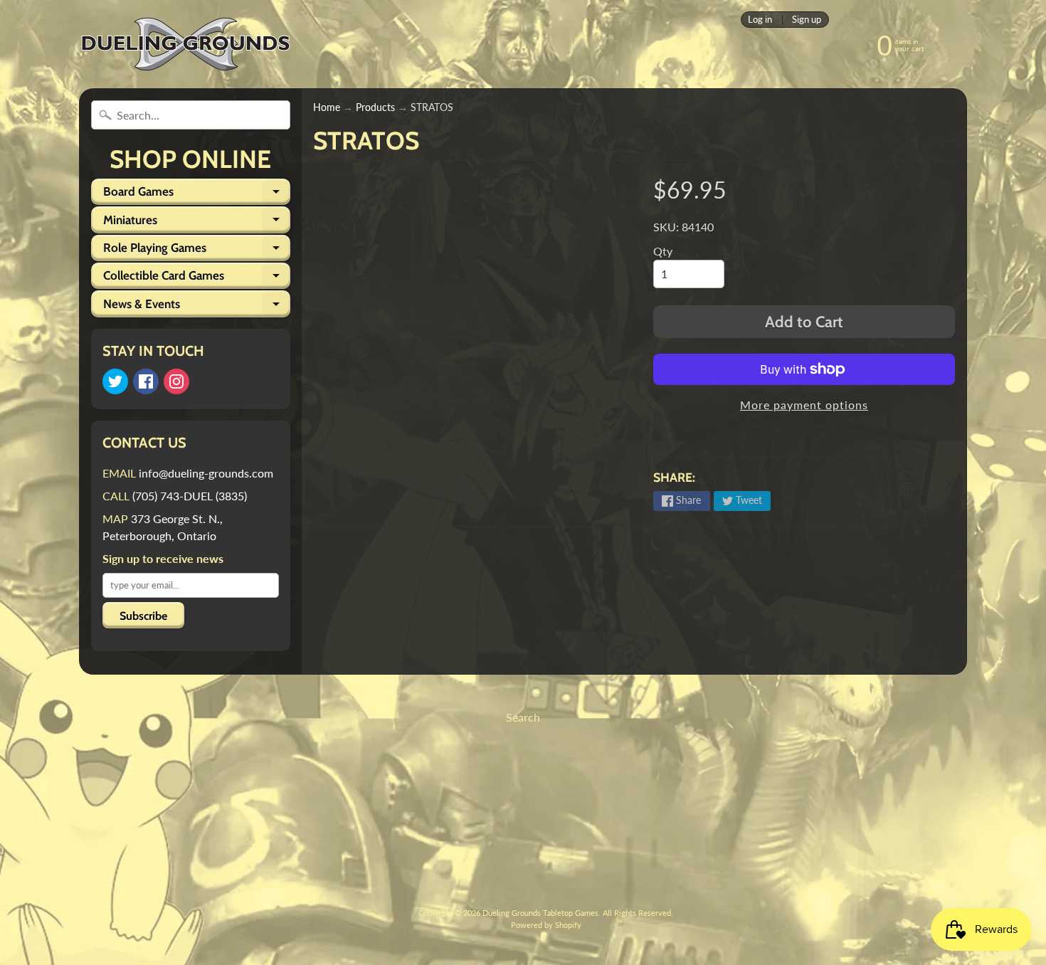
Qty (662, 251)
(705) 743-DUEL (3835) (189, 495)
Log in (760, 19)
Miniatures (196, 223)
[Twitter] (115, 381)
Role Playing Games (196, 251)
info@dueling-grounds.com (206, 473)
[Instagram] (176, 381)
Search (523, 717)
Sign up (806, 19)
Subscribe (143, 616)
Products (375, 107)
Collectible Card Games (196, 278)
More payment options (804, 404)
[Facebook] (146, 381)
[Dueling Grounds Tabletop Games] (185, 44)
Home (326, 107)
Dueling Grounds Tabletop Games (540, 912)
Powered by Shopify (546, 924)
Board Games (196, 194)
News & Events (196, 307)
